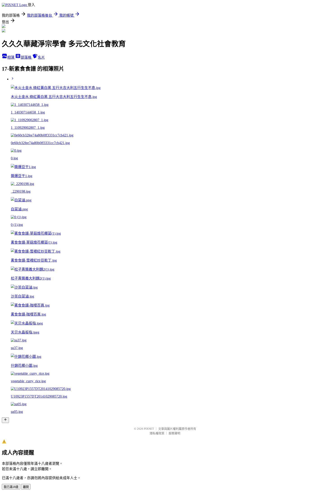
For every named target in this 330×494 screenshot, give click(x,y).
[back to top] (5, 420)
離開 (26, 487)
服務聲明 (174, 433)
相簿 (11, 57)
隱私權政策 (157, 433)
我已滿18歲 (11, 487)
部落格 (26, 57)
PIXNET (149, 428)
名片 (41, 57)
